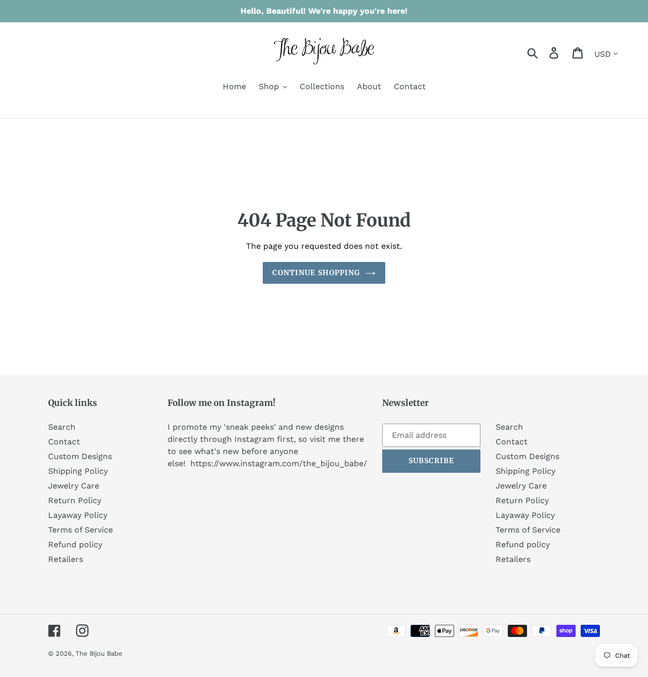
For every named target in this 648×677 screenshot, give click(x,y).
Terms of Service (80, 530)
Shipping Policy (78, 471)
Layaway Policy (77, 515)
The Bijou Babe (99, 653)
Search (61, 427)
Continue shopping (316, 272)
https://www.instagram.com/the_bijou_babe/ (278, 463)
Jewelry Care (73, 486)
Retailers (65, 559)
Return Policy (74, 500)
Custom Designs (80, 456)
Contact (64, 441)
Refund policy (75, 544)
